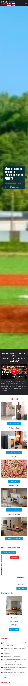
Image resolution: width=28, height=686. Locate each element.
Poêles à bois (14, 399)
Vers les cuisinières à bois (14, 510)
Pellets (14, 457)
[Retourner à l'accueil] (8, 3)
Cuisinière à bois (14, 486)
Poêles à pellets (14, 428)
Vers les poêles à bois (14, 423)
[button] (26, 3)
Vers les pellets (14, 481)
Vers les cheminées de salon (14, 538)
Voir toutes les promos (8, 552)
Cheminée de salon (14, 514)
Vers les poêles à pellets (14, 452)
